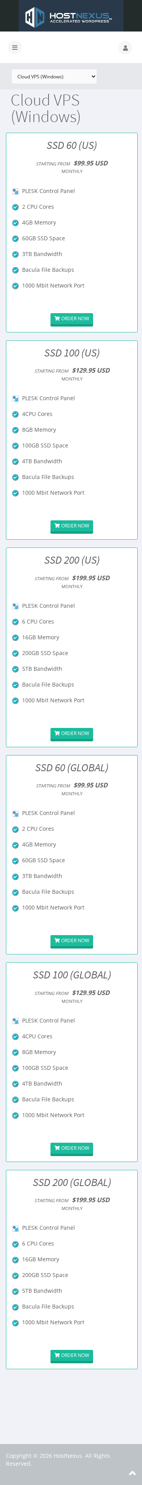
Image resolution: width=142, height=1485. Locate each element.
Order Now (74, 318)
